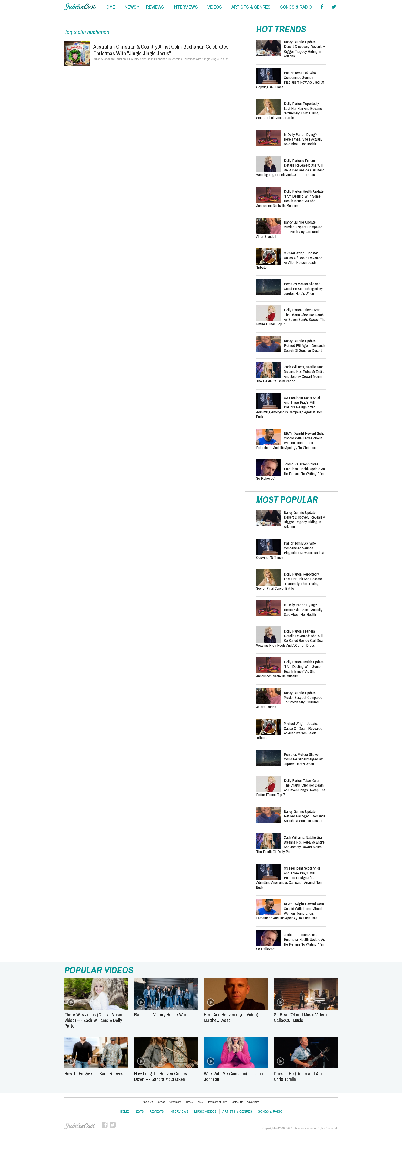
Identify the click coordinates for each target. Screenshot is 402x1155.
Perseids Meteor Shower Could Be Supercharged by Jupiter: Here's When (303, 288)
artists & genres (251, 6)
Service (161, 1102)
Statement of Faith (217, 1102)
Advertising (253, 1102)
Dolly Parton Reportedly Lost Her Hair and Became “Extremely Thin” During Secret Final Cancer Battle (289, 110)
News (139, 1111)
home (109, 6)
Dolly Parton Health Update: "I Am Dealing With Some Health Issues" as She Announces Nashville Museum (290, 198)
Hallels (80, 6)
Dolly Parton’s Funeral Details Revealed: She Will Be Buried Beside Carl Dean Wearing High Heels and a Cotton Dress (290, 167)
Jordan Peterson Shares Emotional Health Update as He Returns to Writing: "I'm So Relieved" (290, 471)
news (131, 6)
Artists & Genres (237, 1111)
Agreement (175, 1102)
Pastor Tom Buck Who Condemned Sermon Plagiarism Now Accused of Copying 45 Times (290, 80)
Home (124, 1111)
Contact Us (237, 1102)
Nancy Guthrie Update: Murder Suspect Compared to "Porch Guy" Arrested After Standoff (289, 229)
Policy (199, 1102)
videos (214, 6)
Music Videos (205, 1111)
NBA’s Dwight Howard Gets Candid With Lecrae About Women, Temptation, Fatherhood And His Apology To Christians (290, 440)
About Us (148, 1102)
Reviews (157, 1111)
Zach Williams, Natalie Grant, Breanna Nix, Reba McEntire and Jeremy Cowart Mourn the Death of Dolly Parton (290, 374)
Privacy (188, 1102)
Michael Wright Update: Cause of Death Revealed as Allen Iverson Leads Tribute (289, 260)
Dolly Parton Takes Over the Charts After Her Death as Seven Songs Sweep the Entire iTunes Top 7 (290, 317)
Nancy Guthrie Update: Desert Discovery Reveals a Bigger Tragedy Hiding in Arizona (304, 49)
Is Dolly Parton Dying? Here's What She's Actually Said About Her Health (303, 139)
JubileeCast (80, 1126)
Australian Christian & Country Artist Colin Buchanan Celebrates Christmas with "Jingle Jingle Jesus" (160, 50)
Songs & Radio (270, 1111)
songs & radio (296, 6)
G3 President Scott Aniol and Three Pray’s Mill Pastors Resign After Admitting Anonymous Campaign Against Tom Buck (289, 407)
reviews (155, 6)
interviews (185, 6)
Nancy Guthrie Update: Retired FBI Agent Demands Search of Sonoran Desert (304, 345)
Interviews (179, 1111)
